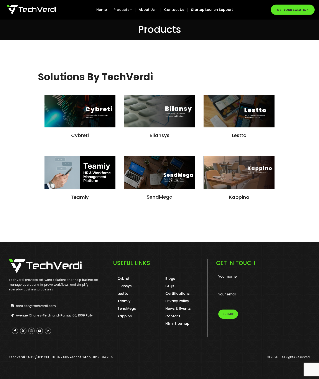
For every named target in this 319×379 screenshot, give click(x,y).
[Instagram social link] (31, 331)
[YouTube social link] (39, 331)
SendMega (160, 197)
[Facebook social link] (15, 331)
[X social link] (23, 331)
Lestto (239, 135)
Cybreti (80, 135)
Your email (227, 294)
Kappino (239, 197)
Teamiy (80, 197)
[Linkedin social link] (48, 331)
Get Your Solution (293, 10)
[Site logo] (31, 9)
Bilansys (159, 135)
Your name (227, 276)
